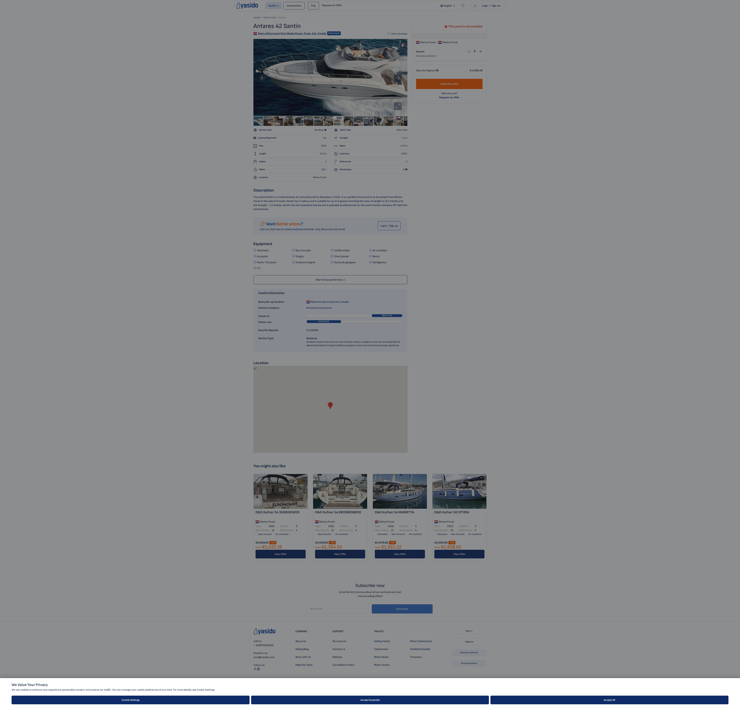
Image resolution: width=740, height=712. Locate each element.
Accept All (609, 700)
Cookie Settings (130, 700)
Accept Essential (370, 700)
